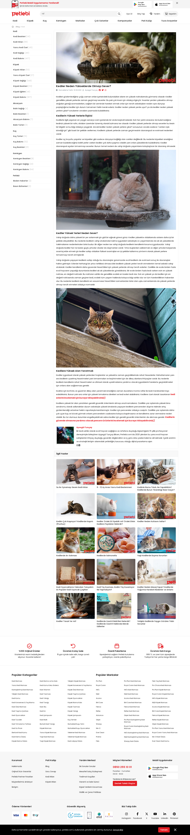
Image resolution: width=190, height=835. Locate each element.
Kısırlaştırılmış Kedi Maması (22, 690)
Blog (47, 766)
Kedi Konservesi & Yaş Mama (23, 702)
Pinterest (174, 818)
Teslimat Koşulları (87, 776)
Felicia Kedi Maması (132, 707)
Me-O (98, 728)
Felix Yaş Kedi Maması (160, 681)
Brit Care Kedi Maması (133, 702)
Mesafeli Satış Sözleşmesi (90, 771)
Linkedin (164, 818)
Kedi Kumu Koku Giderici (49, 685)
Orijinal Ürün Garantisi (21, 771)
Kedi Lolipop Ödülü (75, 741)
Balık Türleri (20, 124)
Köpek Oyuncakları (75, 698)
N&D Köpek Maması (159, 702)
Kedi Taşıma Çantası (20, 711)
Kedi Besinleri (21, 36)
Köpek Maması (45, 728)
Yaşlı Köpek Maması (47, 741)
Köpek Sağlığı (22, 80)
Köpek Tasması (74, 707)
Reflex (98, 711)
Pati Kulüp (147, 20)
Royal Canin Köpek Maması (163, 694)
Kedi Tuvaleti (17, 720)
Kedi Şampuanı (46, 715)
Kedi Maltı (43, 720)
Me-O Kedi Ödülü (158, 737)
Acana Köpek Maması (161, 707)
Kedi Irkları (20, 41)
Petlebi (16, 175)
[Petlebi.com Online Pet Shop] (21, 13)
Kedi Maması (17, 681)
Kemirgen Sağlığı (23, 164)
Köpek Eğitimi (21, 91)
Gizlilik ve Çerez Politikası (90, 792)
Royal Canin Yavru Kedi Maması (164, 732)
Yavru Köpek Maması (48, 732)
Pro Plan (99, 681)
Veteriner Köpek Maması (77, 737)
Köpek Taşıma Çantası (77, 694)
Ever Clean (100, 732)
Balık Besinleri (21, 114)
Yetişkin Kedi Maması (20, 694)
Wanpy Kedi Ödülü (131, 741)
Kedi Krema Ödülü (19, 737)
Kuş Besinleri (21, 147)
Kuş (45, 20)
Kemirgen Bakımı (23, 169)
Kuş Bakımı (20, 141)
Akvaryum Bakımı (23, 119)
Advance (99, 715)
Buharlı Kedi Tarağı (47, 724)
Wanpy (99, 724)
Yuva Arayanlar (169, 20)
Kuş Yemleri (72, 720)
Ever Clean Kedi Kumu (160, 741)
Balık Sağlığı (20, 108)
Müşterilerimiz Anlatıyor (22, 782)
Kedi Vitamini (45, 690)
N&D (97, 694)
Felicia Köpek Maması (160, 715)
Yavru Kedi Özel (23, 47)
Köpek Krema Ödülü (19, 741)
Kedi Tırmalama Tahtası (21, 724)
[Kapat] (176, 3)
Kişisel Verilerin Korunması (90, 787)
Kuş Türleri (20, 136)
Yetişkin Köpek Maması (76, 681)
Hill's (97, 690)
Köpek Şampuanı (74, 715)
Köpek (30, 20)
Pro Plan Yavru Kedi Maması (163, 728)
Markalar (80, 20)
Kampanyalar (125, 20)
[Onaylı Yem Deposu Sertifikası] (89, 815)
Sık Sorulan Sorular (87, 766)
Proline (98, 737)
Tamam (164, 830)
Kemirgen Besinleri (23, 158)
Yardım (157, 14)
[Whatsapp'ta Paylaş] (105, 90)
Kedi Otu (43, 707)
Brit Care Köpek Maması (161, 711)
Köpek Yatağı (73, 711)
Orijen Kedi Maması (131, 715)
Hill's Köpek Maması (160, 698)
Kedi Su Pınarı (17, 728)
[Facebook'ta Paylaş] (100, 90)
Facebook (137, 818)
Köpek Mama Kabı (75, 702)
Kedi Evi (43, 711)
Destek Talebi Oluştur (125, 783)
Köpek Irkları (21, 69)
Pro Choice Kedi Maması (161, 685)
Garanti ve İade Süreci (89, 782)
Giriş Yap (141, 14)
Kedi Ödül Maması (19, 707)
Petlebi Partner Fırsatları (22, 776)
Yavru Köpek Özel (23, 75)
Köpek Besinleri (22, 86)
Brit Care (99, 702)
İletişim (15, 787)
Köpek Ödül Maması (75, 690)
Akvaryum (17, 103)
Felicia (98, 707)
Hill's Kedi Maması (131, 690)
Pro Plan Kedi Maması (132, 681)
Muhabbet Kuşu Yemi (76, 724)
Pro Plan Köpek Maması (161, 690)
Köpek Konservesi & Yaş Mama (80, 685)
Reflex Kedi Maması (131, 711)
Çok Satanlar (101, 20)
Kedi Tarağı (44, 702)
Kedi (15, 20)
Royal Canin (101, 685)
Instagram (126, 818)
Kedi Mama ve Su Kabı (48, 681)
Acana (98, 698)
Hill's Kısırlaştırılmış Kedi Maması (136, 733)
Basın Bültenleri (22, 186)
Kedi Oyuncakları (18, 715)
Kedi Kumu (16, 698)
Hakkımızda (17, 766)
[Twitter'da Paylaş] (103, 90)
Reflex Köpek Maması (160, 720)
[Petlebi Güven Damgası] (75, 815)
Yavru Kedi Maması (19, 685)
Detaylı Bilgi (118, 830)
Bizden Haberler (22, 180)
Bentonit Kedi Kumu (19, 732)
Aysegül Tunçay (84, 427)
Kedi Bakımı (21, 58)
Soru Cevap (50, 771)
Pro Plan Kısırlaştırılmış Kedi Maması (134, 721)
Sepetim (172, 14)
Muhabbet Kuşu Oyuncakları (79, 728)
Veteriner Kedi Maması (76, 732)
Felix (97, 741)
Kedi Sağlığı (21, 52)
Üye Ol (129, 14)
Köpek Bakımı (22, 97)
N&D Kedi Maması (131, 694)
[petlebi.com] (13, 27)
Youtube (155, 818)
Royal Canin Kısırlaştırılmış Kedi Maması (136, 727)
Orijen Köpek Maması (160, 724)
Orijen (98, 720)
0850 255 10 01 (122, 767)
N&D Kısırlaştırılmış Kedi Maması (136, 737)
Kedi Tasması (45, 694)
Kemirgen (61, 20)
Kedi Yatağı (44, 698)
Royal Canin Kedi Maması (134, 685)
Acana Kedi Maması (132, 698)
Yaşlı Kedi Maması (47, 737)
